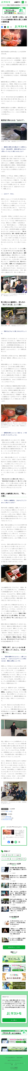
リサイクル (13, 858)
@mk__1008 (8, 811)
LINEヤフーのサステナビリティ (14, 1060)
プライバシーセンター (19, 1063)
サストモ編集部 (16, 855)
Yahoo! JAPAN (19, 1057)
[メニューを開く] (26, 2)
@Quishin (8, 816)
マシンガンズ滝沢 (5, 858)
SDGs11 (3, 855)
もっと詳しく (14, 1020)
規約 (12, 1064)
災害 (24, 858)
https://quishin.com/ (7, 819)
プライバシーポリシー (8, 1063)
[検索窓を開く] (23, 2)
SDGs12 (9, 855)
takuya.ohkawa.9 (8, 818)
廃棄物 (19, 858)
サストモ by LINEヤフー (10, 1057)
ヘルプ (15, 1064)
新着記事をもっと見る (14, 947)
